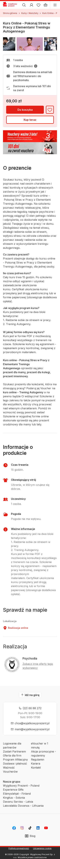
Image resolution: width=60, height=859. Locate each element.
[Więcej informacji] (36, 66)
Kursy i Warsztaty (29, 13)
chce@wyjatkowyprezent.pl (32, 723)
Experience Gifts (13, 789)
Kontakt (36, 767)
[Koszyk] (45, 5)
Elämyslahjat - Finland (17, 793)
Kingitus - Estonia (14, 797)
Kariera (35, 763)
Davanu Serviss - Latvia (18, 801)
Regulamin (37, 759)
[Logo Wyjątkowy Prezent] (11, 5)
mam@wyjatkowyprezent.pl (32, 729)
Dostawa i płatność (15, 763)
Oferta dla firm (12, 755)
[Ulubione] (38, 5)
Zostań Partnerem (14, 751)
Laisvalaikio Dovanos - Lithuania (23, 805)
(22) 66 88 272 (32, 708)
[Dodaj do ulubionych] (50, 110)
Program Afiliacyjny (15, 759)
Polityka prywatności (18, 848)
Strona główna (10, 13)
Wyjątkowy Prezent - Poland (21, 785)
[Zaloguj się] (31, 5)
